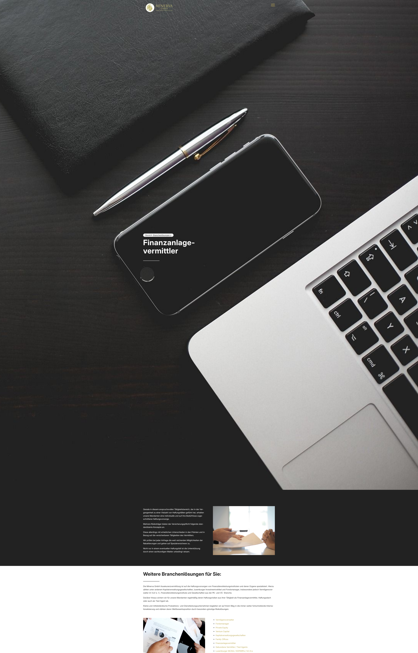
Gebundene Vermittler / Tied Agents (232, 647)
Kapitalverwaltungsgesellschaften (231, 635)
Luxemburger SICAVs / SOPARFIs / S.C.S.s (234, 651)
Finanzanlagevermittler (226, 643)
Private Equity (222, 627)
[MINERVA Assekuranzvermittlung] (159, 5)
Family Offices (222, 639)
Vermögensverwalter (225, 620)
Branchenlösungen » (162, 235)
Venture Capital (222, 631)
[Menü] (272, 5)
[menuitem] (272, 5)
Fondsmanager (222, 623)
